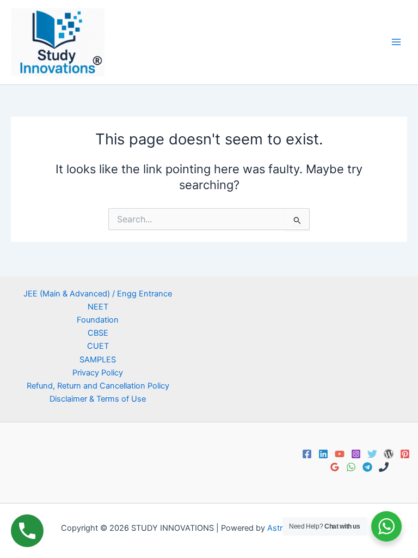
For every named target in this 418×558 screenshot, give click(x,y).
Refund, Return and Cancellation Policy (98, 386)
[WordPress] (389, 454)
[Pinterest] (405, 454)
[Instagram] (356, 454)
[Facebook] (307, 454)
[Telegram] (367, 467)
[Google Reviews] (335, 467)
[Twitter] (372, 454)
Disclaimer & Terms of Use (98, 399)
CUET (98, 346)
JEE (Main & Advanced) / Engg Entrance (97, 294)
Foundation (98, 320)
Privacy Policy (97, 373)
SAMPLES (97, 360)
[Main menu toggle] (396, 42)
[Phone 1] (384, 467)
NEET (98, 307)
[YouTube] (340, 454)
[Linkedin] (323, 454)
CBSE (98, 333)
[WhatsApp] (351, 467)
